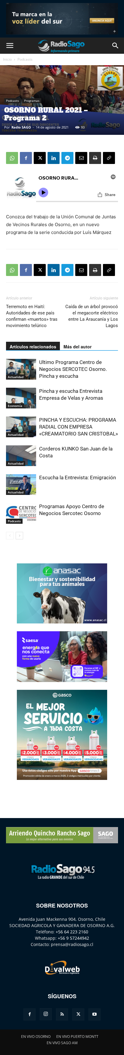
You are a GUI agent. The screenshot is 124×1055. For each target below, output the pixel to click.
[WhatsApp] (12, 158)
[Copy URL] (109, 158)
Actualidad (15, 377)
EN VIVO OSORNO (36, 1036)
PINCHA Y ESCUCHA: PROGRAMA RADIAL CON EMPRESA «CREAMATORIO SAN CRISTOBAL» (78, 427)
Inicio (7, 59)
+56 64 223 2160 (72, 932)
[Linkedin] (54, 158)
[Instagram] (46, 1014)
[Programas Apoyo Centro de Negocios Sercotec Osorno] (21, 513)
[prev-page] (10, 535)
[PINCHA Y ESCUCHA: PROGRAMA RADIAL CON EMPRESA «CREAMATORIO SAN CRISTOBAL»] (21, 427)
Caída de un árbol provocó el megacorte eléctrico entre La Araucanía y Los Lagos (91, 316)
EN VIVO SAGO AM (62, 1042)
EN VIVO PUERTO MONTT (77, 1036)
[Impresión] (95, 158)
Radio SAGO (21, 127)
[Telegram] (67, 158)
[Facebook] (26, 158)
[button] (9, 46)
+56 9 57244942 (73, 938)
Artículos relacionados (33, 347)
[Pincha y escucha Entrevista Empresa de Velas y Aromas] (21, 398)
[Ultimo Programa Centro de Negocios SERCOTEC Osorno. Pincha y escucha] (21, 369)
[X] (40, 158)
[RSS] (62, 1014)
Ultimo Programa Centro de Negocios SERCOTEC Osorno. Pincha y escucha (73, 369)
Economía (15, 406)
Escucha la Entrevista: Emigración (77, 477)
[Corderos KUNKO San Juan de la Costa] (21, 455)
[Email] (81, 158)
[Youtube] (94, 1014)
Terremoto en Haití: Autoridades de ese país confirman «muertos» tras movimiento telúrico (31, 316)
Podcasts (25, 59)
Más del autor (77, 347)
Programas (31, 101)
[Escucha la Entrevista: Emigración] (21, 484)
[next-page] (19, 535)
